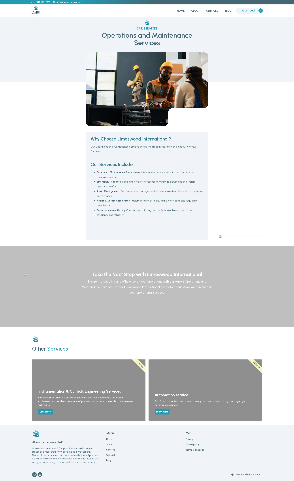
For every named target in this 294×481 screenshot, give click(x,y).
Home (181, 10)
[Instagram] (34, 474)
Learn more (46, 411)
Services (212, 10)
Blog (228, 10)
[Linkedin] (40, 474)
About (195, 10)
